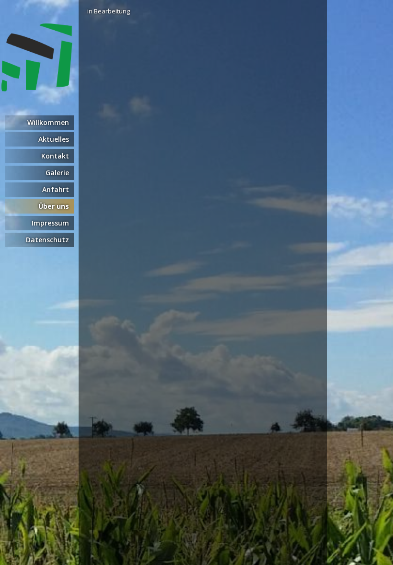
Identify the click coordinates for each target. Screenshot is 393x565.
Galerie (57, 172)
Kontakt (55, 155)
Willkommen (48, 122)
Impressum (50, 222)
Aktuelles (53, 139)
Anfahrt (55, 189)
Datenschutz (47, 239)
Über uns (53, 206)
